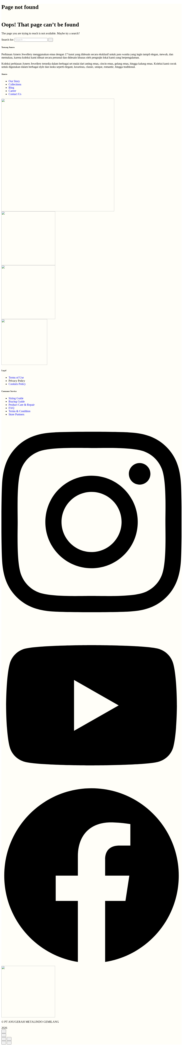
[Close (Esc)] (3, 1039)
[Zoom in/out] (9, 1039)
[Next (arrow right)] (9, 1043)
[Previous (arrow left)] (3, 1043)
